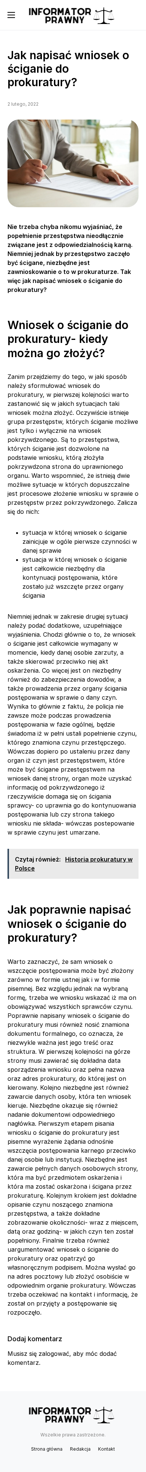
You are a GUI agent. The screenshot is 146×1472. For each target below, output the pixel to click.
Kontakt (106, 1449)
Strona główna (47, 1449)
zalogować (54, 1353)
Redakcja (80, 1449)
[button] (11, 15)
